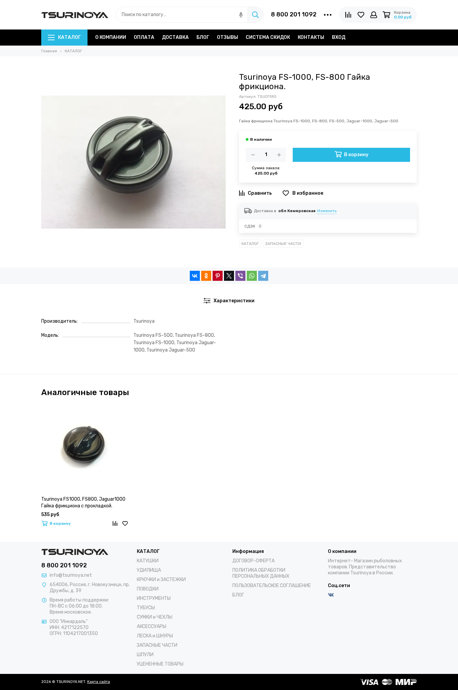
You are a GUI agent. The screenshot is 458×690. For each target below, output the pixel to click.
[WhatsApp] (252, 276)
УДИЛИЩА (149, 570)
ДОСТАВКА (175, 37)
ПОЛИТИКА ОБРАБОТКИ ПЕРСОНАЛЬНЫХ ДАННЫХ (260, 573)
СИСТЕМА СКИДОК (268, 37)
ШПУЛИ (145, 654)
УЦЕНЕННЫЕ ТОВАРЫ (160, 664)
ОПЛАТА (144, 37)
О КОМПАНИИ (110, 37)
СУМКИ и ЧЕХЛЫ (154, 617)
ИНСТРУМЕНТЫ (154, 598)
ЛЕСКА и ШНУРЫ (155, 636)
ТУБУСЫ (146, 608)
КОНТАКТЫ (311, 37)
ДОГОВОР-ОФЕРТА (253, 561)
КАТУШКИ (148, 561)
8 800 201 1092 (294, 14)
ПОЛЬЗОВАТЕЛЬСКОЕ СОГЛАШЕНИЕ (271, 585)
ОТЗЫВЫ (227, 37)
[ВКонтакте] (195, 276)
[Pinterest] (218, 276)
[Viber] (240, 276)
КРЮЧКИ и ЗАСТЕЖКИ (161, 579)
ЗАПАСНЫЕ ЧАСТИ (283, 243)
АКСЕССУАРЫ (151, 626)
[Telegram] (263, 276)
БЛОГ (202, 37)
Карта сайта (98, 682)
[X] (229, 276)
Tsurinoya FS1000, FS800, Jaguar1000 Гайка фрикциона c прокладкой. (83, 502)
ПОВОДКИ (148, 589)
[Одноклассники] (206, 276)
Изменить (327, 210)
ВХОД (338, 37)
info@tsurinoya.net (71, 575)
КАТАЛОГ (69, 37)
